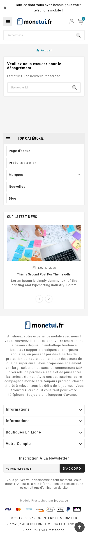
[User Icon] (71, 21)
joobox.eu (61, 500)
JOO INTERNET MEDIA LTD (43, 524)
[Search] (78, 35)
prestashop (55, 530)
